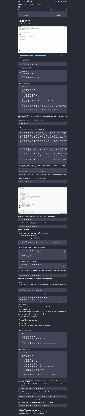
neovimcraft (24, 1)
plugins (56, 1)
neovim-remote (28, 232)
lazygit (28, 23)
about (65, 1)
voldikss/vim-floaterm (40, 55)
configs (61, 1)
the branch (39, 116)
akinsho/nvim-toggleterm (26, 55)
